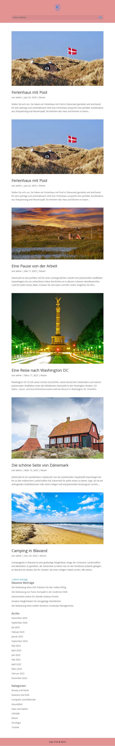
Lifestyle (16, 713)
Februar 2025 (18, 632)
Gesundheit (17, 704)
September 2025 (20, 622)
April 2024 (16, 650)
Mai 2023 (16, 659)
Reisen (42, 97)
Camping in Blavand (29, 550)
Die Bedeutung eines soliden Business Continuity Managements (43, 605)
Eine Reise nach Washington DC (40, 370)
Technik (15, 727)
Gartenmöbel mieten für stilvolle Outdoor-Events (35, 596)
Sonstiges (16, 722)
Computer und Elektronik (23, 699)
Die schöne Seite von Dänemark (40, 465)
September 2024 (20, 641)
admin (19, 97)
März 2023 (17, 668)
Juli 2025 (16, 627)
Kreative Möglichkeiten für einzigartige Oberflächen (36, 601)
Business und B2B (20, 695)
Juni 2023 (16, 655)
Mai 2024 (16, 645)
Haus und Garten (20, 708)
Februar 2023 (18, 673)
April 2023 (16, 664)
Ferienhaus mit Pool (29, 92)
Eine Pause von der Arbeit (34, 266)
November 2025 (19, 618)
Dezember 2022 (19, 678)
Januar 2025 (17, 636)
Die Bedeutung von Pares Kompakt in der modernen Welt (39, 591)
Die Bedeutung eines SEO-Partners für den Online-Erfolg (39, 587)
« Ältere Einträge (20, 579)
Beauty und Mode (20, 690)
